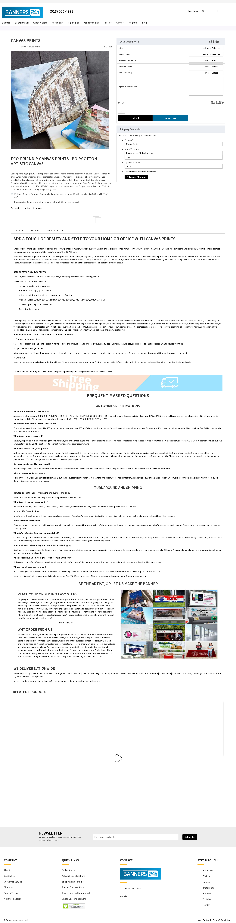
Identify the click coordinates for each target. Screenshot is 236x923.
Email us (124, 896)
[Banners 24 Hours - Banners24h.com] (22, 12)
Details (19, 230)
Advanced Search (12, 898)
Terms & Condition (222, 920)
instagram (207, 887)
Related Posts (55, 230)
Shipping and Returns (73, 881)
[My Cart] (229, 11)
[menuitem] (144, 22)
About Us (8, 870)
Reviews (35, 230)
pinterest (206, 893)
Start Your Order (66, 622)
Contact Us (9, 875)
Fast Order (193, 11)
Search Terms (11, 893)
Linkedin (205, 881)
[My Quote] (225, 11)
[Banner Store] (140, 878)
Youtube (205, 899)
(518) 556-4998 (61, 11)
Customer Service (13, 881)
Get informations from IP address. (141, 171)
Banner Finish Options (73, 887)
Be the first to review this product (26, 208)
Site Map (8, 887)
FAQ (202, 11)
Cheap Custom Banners (74, 898)
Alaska (40, 676)
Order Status (68, 870)
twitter (205, 876)
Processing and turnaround (76, 893)
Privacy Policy (202, 920)
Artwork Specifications (73, 875)
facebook (206, 870)
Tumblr (205, 904)
